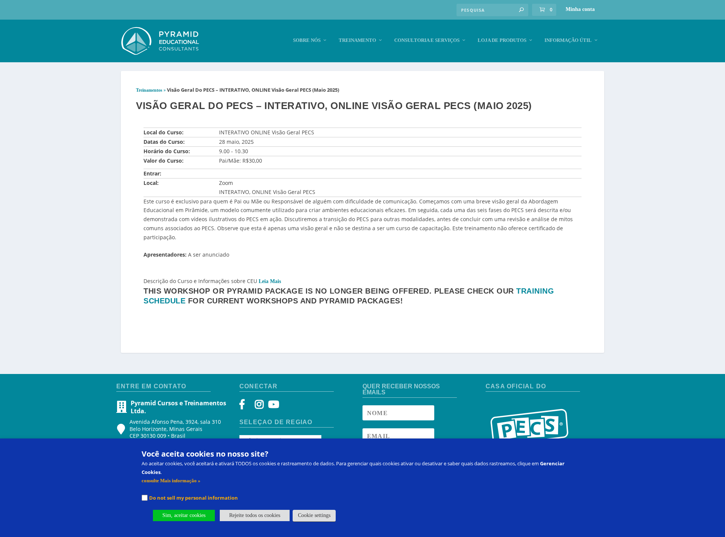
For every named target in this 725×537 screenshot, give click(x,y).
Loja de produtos (502, 40)
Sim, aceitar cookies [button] (183, 515)
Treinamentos (149, 90)
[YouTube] (272, 406)
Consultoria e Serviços (427, 40)
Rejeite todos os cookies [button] (254, 515)
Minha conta (580, 9)
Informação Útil (568, 40)
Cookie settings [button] (314, 515)
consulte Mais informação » (171, 480)
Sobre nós (307, 40)
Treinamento (357, 40)
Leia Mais (270, 281)
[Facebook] (245, 406)
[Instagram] (259, 406)
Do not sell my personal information (193, 497)
